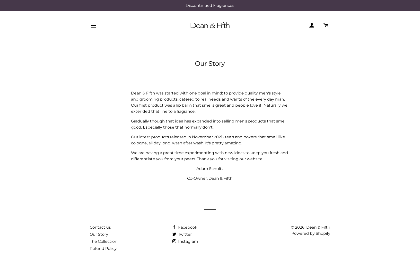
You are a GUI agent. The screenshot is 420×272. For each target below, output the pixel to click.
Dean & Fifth (318, 227)
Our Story (99, 234)
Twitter (184, 234)
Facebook (187, 227)
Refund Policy (103, 248)
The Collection (103, 241)
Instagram (187, 241)
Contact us (100, 227)
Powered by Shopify (310, 233)
